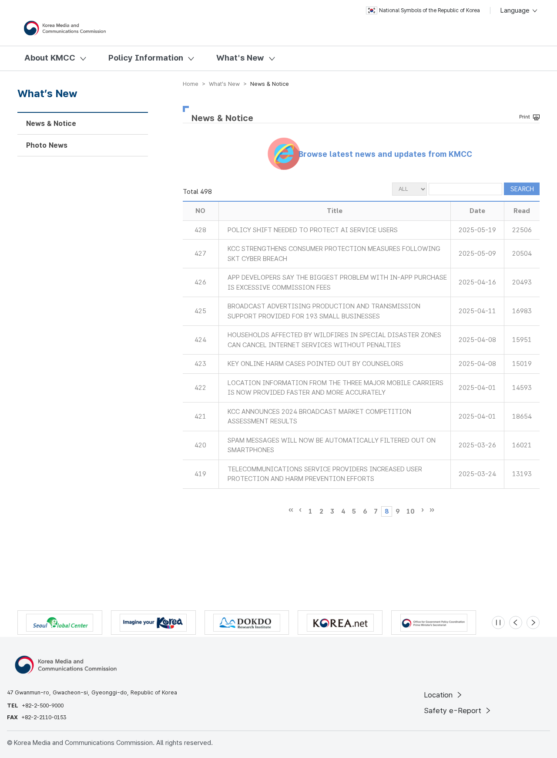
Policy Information (145, 58)
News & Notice (51, 123)
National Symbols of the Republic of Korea (429, 10)
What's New (240, 58)
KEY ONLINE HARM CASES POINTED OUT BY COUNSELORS (315, 364)
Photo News (46, 145)
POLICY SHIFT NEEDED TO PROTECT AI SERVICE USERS (313, 230)
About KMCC (49, 58)
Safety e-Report (453, 710)
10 (410, 511)
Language (515, 10)
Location (439, 694)
